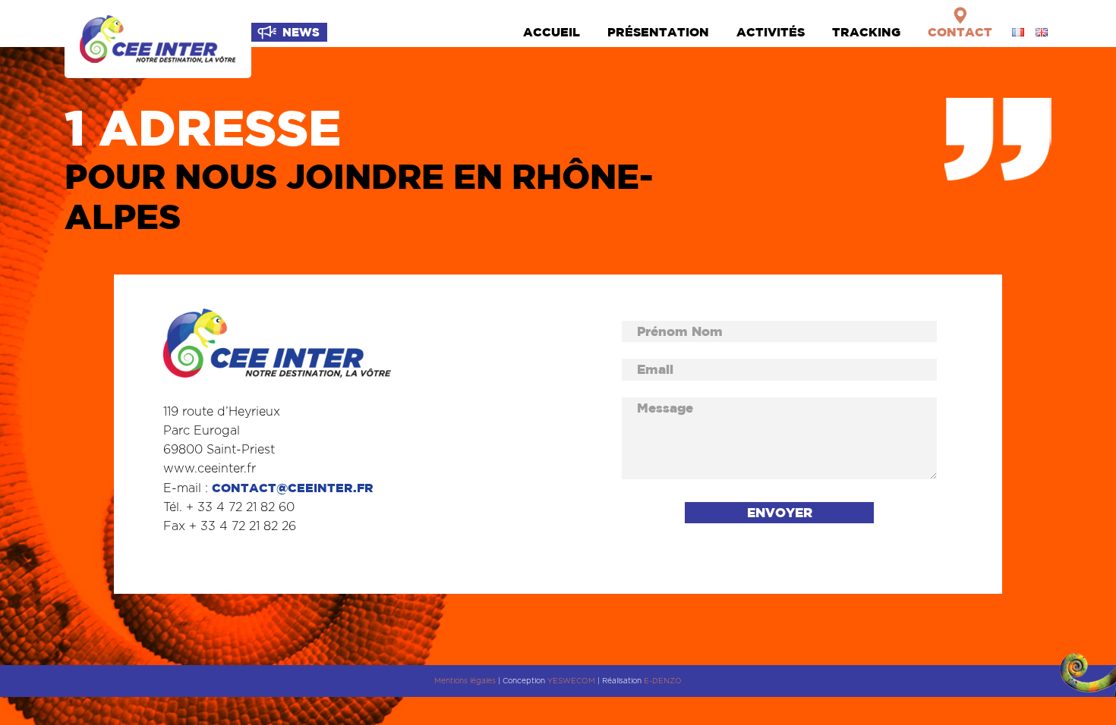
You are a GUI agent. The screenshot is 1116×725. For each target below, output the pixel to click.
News (301, 32)
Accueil (551, 32)
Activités (770, 32)
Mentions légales (465, 681)
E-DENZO (663, 681)
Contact (960, 32)
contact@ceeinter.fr (293, 487)
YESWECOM (571, 681)
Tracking (866, 32)
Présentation (658, 32)
